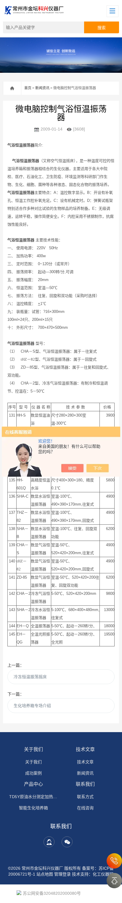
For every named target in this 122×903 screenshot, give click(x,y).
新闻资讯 (42, 88)
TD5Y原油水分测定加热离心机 (33, 796)
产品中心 (33, 784)
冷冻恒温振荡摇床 (30, 676)
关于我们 (33, 749)
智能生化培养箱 (33, 807)
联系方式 (85, 796)
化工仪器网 (103, 874)
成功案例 (33, 773)
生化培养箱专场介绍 (32, 705)
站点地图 (44, 874)
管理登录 (62, 874)
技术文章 (85, 749)
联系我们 (85, 784)
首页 (27, 88)
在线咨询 (85, 807)
